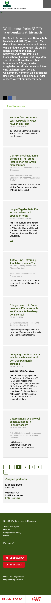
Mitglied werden (36, 599)
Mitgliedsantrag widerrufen (13, 580)
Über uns (6, 530)
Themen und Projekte (11, 527)
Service (6, 536)
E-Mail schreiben (12, 498)
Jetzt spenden (14, 599)
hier (11, 240)
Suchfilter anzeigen (16, 106)
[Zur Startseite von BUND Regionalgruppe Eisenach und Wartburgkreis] (7, 4)
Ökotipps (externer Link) (12, 533)
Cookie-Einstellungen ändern (13, 577)
